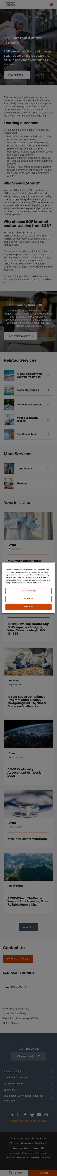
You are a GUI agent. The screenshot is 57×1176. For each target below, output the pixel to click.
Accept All (28, 607)
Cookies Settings (28, 591)
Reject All (28, 599)
